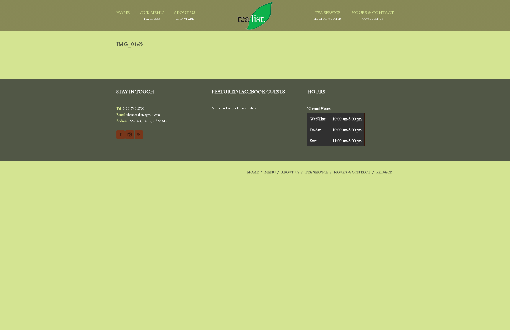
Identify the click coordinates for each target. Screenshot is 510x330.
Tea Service (327, 15)
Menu (270, 172)
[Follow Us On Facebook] (120, 134)
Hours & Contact (373, 15)
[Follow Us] (139, 134)
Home (123, 12)
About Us (184, 15)
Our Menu (152, 15)
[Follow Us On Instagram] (129, 134)
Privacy (384, 172)
